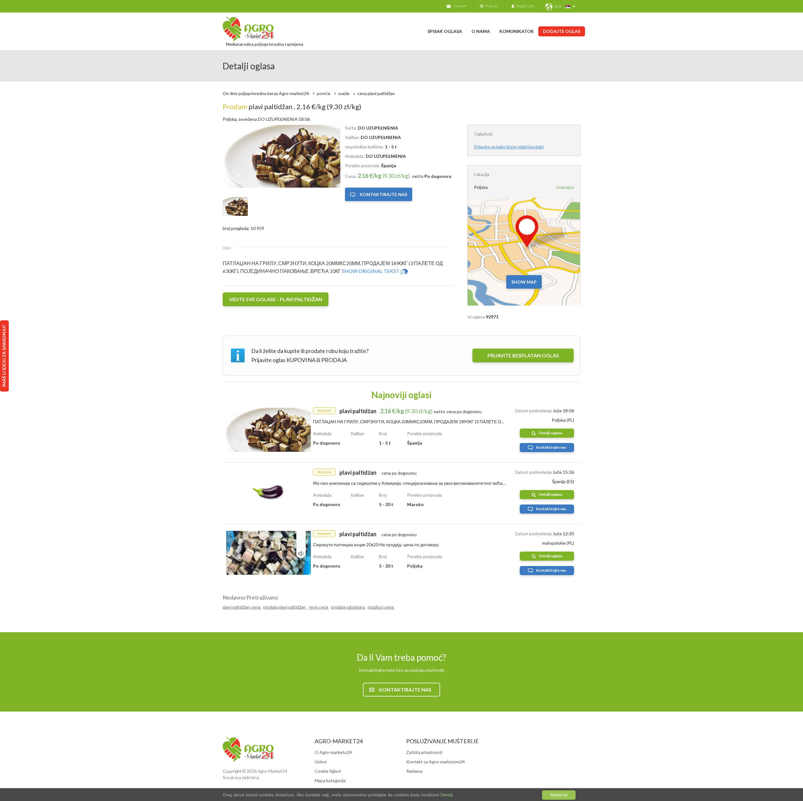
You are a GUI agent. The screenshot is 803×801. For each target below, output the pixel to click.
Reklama (414, 771)
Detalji (446, 794)
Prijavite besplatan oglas (523, 355)
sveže (343, 93)
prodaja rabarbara (348, 607)
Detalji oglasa (550, 432)
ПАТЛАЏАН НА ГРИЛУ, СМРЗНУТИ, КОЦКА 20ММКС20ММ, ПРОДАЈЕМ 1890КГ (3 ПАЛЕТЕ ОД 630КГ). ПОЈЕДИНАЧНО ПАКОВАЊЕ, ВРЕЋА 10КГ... (461, 421)
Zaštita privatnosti (424, 752)
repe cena (319, 607)
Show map (524, 282)
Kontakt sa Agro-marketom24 (435, 761)
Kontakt (460, 5)
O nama (480, 31)
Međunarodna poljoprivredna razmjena (264, 44)
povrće (323, 93)
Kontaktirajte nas (383, 194)
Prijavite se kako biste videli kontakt (509, 146)
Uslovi (321, 761)
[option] (279, 156)
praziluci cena (381, 607)
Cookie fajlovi (328, 771)
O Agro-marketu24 (333, 752)
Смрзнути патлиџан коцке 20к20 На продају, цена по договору (376, 544)
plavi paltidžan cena (242, 607)
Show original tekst (370, 271)
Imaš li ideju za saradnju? (4, 356)
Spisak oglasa (445, 31)
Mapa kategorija (330, 780)
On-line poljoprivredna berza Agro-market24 (266, 93)
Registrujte (524, 5)
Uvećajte (565, 187)
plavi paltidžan (258, 106)
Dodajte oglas (561, 31)
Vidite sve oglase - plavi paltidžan (275, 299)
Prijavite (490, 5)
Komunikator (516, 31)
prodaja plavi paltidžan (285, 607)
